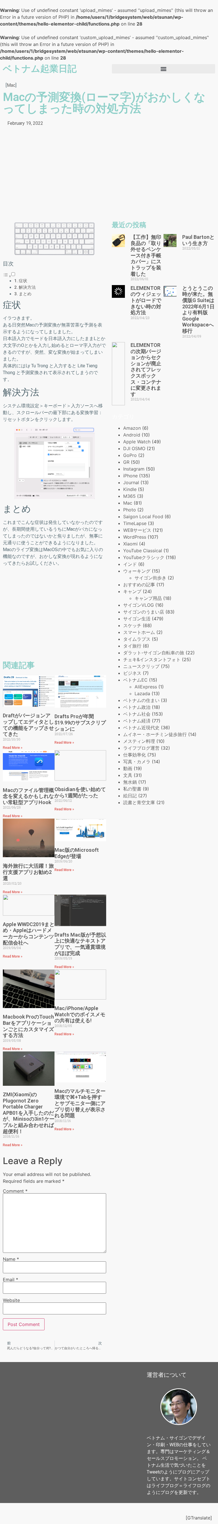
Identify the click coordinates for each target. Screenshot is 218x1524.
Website (11, 1300)
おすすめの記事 (139, 584)
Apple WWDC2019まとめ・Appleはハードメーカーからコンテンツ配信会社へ (28, 933)
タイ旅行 (132, 646)
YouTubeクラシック (143, 557)
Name (11, 1259)
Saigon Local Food (143, 516)
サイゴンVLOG (138, 605)
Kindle (130, 489)
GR (126, 462)
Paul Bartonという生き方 (198, 240)
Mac (11, 85)
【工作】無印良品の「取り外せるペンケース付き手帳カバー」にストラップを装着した (146, 255)
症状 (23, 280)
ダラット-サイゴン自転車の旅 (153, 652)
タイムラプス (136, 639)
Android (131, 435)
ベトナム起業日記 (40, 68)
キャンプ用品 (148, 598)
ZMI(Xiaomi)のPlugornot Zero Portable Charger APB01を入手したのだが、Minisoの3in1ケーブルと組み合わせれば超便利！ (28, 1112)
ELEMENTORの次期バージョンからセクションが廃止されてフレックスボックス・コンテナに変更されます (146, 369)
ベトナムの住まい (141, 700)
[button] (163, 68)
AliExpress (146, 687)
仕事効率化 (134, 755)
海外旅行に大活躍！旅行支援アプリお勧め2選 (28, 872)
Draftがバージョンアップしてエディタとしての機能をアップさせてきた (28, 725)
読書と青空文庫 (139, 802)
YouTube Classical (142, 550)
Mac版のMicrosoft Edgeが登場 (76, 853)
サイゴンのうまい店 (143, 612)
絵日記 (130, 795)
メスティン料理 (139, 741)
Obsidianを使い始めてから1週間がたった (80, 792)
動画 (127, 768)
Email (10, 1279)
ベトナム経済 (136, 721)
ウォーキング (136, 571)
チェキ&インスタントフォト (152, 659)
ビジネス (132, 673)
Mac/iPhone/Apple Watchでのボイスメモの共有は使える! (79, 1014)
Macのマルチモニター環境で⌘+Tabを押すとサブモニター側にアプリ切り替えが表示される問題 (80, 1103)
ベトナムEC (135, 680)
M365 (129, 496)
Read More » (12, 748)
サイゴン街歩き (150, 578)
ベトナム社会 (136, 714)
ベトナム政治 (136, 707)
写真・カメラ (136, 761)
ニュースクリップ (141, 666)
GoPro (130, 455)
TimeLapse (134, 523)
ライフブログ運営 (141, 748)
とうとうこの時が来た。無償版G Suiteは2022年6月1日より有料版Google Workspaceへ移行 (198, 309)
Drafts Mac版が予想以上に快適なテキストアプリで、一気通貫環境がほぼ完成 (80, 944)
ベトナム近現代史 (141, 727)
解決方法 (27, 287)
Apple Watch (136, 441)
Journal (131, 482)
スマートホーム (139, 632)
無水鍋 (130, 782)
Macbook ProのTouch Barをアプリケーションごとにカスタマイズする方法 (28, 1026)
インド (130, 564)
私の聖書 (132, 789)
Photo (129, 510)
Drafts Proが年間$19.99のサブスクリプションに (80, 722)
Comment (15, 1191)
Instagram (133, 469)
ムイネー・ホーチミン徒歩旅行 (155, 734)
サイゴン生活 (136, 618)
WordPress (134, 537)
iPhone (130, 476)
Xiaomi (130, 544)
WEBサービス (137, 530)
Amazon (132, 428)
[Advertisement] (54, 175)
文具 (127, 775)
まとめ (25, 293)
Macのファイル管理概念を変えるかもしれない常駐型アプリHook (28, 796)
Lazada (142, 693)
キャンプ (132, 591)
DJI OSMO (134, 448)
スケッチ (132, 625)
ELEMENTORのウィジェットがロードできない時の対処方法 (146, 300)
